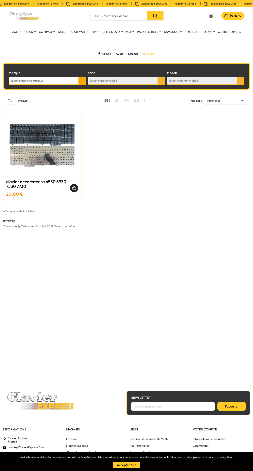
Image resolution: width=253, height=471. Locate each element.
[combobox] (47, 81)
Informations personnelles (209, 439)
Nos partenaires (139, 445)
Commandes (201, 445)
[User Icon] (211, 15)
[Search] (155, 16)
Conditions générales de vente (149, 439)
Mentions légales (77, 445)
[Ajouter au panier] (74, 188)
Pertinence (226, 100)
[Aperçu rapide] (42, 149)
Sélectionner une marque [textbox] (26, 80)
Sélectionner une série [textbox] (104, 80)
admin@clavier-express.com (26, 447)
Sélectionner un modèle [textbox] (184, 80)
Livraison (71, 439)
